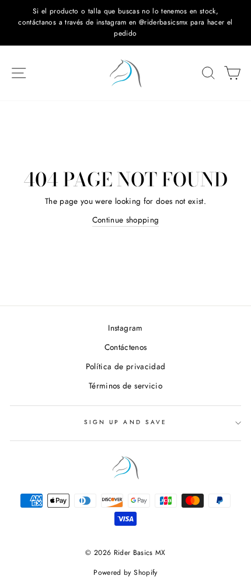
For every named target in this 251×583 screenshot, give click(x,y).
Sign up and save (125, 422)
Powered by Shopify (125, 572)
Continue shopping (125, 219)
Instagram (125, 328)
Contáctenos (125, 347)
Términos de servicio (125, 385)
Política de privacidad (125, 366)
